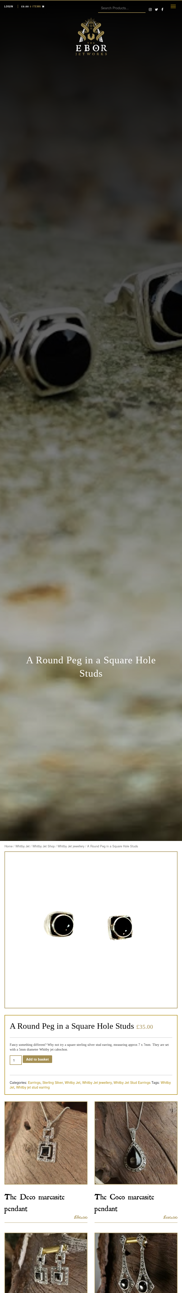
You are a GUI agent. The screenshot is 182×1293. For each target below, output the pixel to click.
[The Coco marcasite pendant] (136, 1142)
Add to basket (37, 1059)
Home (9, 846)
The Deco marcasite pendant (35, 1201)
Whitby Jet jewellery (71, 846)
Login (8, 6)
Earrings (34, 1082)
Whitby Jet (22, 846)
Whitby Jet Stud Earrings (132, 1082)
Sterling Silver (52, 1082)
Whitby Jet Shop (43, 846)
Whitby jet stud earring (33, 1087)
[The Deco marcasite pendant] (46, 1142)
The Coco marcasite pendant (125, 1201)
